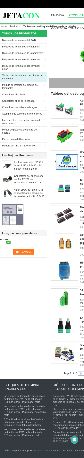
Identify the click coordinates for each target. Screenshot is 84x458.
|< (81, 373)
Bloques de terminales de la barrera (21, 59)
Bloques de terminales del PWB (19, 40)
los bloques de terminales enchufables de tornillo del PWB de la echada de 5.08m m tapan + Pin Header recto (24, 399)
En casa (57, 15)
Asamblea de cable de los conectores (22, 113)
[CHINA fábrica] (64, 136)
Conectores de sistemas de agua (19, 107)
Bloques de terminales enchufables (21, 46)
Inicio (4, 26)
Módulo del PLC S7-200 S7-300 (19, 145)
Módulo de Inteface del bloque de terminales (20, 86)
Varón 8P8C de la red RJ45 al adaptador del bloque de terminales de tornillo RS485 (29, 193)
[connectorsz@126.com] (74, 439)
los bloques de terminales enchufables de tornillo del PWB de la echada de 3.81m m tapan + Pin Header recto (24, 432)
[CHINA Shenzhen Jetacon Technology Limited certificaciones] (12, 214)
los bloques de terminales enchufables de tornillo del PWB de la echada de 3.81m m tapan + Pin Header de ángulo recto (25, 410)
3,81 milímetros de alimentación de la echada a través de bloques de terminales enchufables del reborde (24, 422)
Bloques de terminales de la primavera (22, 53)
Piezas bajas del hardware (16, 139)
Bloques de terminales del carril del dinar (21, 67)
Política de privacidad (15, 450)
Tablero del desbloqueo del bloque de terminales (22, 77)
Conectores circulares (13, 94)
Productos (15, 26)
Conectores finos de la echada (18, 101)
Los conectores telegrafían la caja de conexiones (21, 122)
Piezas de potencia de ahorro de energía (19, 131)
